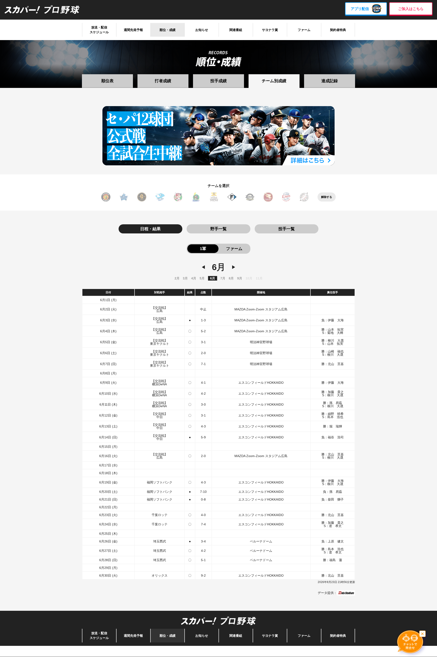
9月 (239, 278)
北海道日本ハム (231, 197)
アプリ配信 (360, 9)
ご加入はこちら (411, 9)
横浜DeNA (123, 197)
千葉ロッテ (304, 197)
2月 (177, 278)
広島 (178, 197)
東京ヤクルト (196, 197)
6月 (212, 278)
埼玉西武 (286, 197)
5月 (202, 278)
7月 (222, 278)
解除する (326, 197)
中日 (160, 197)
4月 (193, 278)
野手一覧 (218, 229)
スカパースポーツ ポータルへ (218, 651)
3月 (185, 278)
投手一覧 (286, 229)
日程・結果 (150, 229)
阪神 (105, 197)
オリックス (249, 197)
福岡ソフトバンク (213, 197)
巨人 (141, 197)
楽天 (268, 197)
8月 (231, 278)
